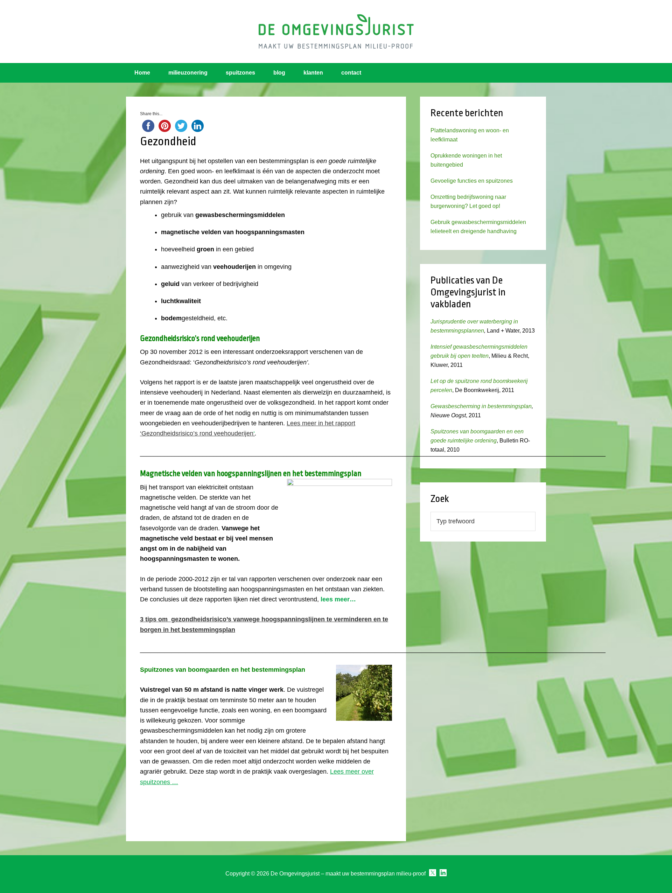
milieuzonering (188, 73)
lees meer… (338, 599)
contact (351, 73)
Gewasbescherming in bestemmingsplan (481, 406)
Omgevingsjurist (336, 31)
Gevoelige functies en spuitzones (471, 181)
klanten (313, 73)
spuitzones (240, 73)
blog (279, 73)
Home (142, 73)
